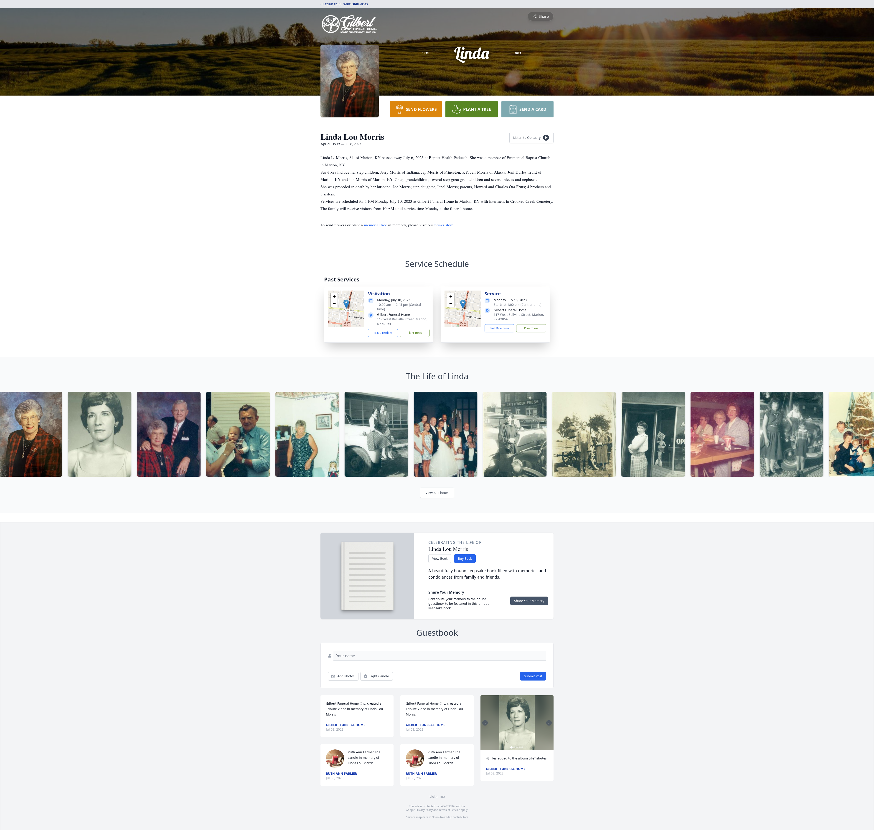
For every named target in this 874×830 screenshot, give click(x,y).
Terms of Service (449, 810)
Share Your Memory (529, 601)
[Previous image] (485, 723)
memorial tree (375, 225)
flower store (443, 225)
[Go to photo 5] (522, 747)
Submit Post (533, 676)
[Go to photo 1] (511, 747)
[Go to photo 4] (520, 747)
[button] (346, 304)
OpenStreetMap (442, 817)
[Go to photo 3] (517, 747)
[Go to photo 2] (514, 747)
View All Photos (437, 493)
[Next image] (549, 723)
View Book (439, 558)
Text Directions (382, 333)
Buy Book (465, 558)
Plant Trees (415, 333)
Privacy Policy (424, 810)
